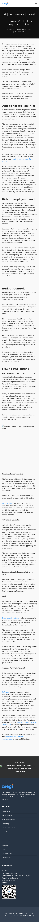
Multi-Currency (7, 815)
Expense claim (7, 503)
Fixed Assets (6, 858)
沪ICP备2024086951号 (27, 916)
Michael (11, 29)
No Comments (19, 32)
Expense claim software (11, 618)
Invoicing (5, 845)
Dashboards (6, 811)
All (5, 14)
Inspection (5, 832)
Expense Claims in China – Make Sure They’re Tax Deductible (19, 767)
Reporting (5, 824)
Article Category (17, 14)
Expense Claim (7, 853)
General (31, 14)
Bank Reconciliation (8, 820)
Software (5, 692)
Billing (4, 849)
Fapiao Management (8, 828)
